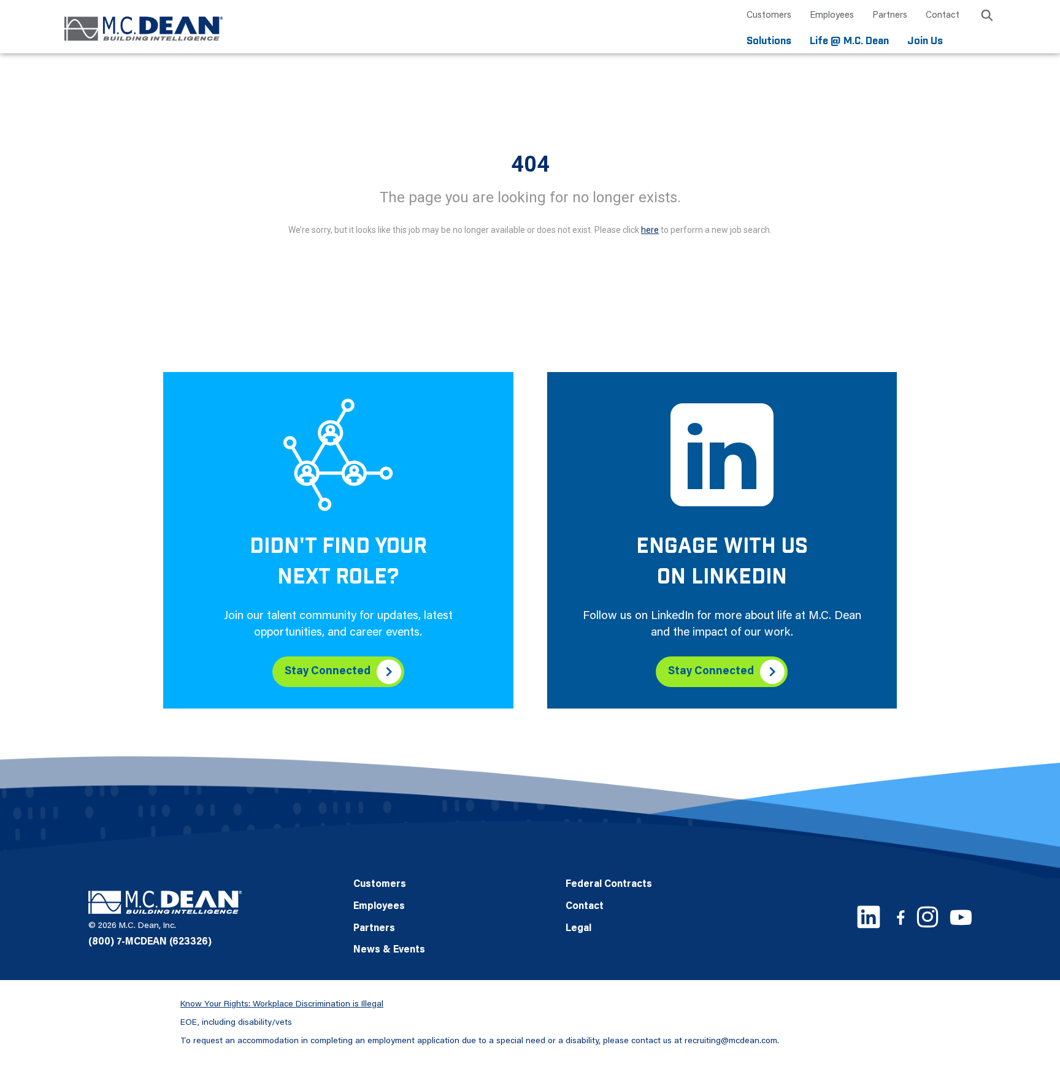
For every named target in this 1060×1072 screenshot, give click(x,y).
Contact (942, 15)
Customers (769, 15)
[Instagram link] (927, 917)
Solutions (769, 41)
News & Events (389, 950)
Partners (889, 15)
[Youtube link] (961, 917)
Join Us (925, 41)
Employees (832, 15)
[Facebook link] (900, 917)
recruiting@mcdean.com (731, 1041)
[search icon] (987, 17)
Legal (578, 928)
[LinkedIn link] (868, 917)
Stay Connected (328, 671)
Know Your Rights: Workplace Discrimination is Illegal (281, 1004)
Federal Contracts (609, 884)
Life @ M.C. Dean (849, 41)
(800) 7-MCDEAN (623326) (150, 942)
